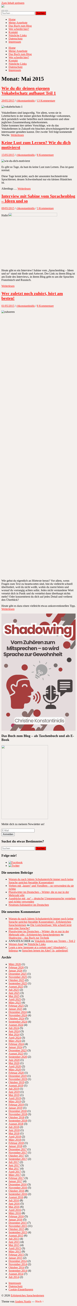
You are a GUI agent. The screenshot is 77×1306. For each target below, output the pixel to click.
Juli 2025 (14, 989)
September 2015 (18, 1232)
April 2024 (15, 1037)
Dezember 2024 (18, 1012)
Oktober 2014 (16, 1267)
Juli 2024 (14, 1028)
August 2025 (16, 986)
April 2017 (15, 1171)
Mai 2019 (14, 1095)
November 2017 (18, 1152)
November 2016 (18, 1187)
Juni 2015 (14, 1241)
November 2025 (18, 976)
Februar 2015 (16, 1254)
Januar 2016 (15, 1219)
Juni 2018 (14, 1130)
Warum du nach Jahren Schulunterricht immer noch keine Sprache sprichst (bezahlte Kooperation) (41, 881)
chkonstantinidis (25, 100)
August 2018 (16, 1123)
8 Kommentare (45, 154)
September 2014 (18, 1270)
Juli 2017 (14, 1162)
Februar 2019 (16, 1104)
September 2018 (18, 1120)
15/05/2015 (7, 154)
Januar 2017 (15, 1181)
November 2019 (18, 1079)
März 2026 (15, 964)
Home (12, 19)
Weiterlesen (17, 135)
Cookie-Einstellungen (21, 1289)
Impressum (15, 41)
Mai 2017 (14, 1168)
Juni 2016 (14, 1203)
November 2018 (18, 1114)
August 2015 (16, 1235)
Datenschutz (16, 38)
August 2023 (16, 1053)
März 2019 (15, 1101)
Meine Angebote (18, 22)
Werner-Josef (16, 944)
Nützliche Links (18, 35)
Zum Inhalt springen (12, 2)
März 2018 (15, 1139)
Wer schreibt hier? (19, 28)
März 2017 (15, 1174)
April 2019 (15, 1098)
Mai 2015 (14, 1245)
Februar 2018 (16, 1142)
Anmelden (8, 834)
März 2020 (15, 1069)
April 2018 (15, 1136)
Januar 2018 (15, 1146)
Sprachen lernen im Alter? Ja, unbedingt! (45, 950)
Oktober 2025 (16, 980)
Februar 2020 (16, 1072)
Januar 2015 (15, 1257)
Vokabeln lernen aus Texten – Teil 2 (55, 940)
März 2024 (15, 1040)
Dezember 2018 (18, 1111)
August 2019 (16, 1085)
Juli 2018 (14, 1126)
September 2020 (18, 1056)
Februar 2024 (16, 1044)
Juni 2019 (14, 1091)
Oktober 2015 (16, 1229)
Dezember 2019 (18, 1075)
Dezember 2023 (18, 1050)
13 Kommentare (46, 100)
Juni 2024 (14, 1031)
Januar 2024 (15, 1047)
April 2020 (15, 1066)
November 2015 (18, 1225)
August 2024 (16, 1024)
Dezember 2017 (18, 1149)
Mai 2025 (14, 996)
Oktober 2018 (16, 1117)
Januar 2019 (15, 1107)
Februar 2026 (16, 967)
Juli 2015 (14, 1238)
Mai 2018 (14, 1133)
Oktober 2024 (16, 1018)
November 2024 (18, 1015)
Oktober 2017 (16, 1155)
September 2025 (18, 983)
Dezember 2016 (18, 1184)
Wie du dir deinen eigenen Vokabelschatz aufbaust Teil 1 (28, 90)
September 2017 (18, 1158)
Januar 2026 (15, 970)
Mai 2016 (14, 1206)
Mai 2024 (14, 1034)
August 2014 (16, 1273)
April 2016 (15, 1209)
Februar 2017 (16, 1178)
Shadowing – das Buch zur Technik (29, 937)
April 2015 (15, 1248)
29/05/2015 (7, 100)
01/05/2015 (7, 305)
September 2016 (18, 1194)
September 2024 (18, 1021)
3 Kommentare (45, 208)
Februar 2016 (16, 1216)
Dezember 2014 (18, 1261)
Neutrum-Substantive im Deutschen (29, 904)
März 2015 (15, 1251)
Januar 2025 (15, 1008)
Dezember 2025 (18, 973)
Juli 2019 (14, 1088)
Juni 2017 (14, 1165)
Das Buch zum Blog (20, 25)
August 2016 (16, 1197)
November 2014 (18, 1264)
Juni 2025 (14, 992)
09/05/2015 (7, 208)
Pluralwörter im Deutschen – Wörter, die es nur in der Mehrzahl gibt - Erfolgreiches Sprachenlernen (39, 933)
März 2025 (15, 1002)
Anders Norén (23, 1301)
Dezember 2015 (18, 1222)
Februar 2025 (16, 1005)
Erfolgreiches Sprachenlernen (27, 1295)
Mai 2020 (14, 1063)
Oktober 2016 (16, 1190)
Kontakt (13, 32)
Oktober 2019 (16, 1082)
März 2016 (15, 1213)
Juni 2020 (14, 1059)
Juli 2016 (14, 1200)
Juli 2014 (14, 1277)
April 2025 (15, 999)
